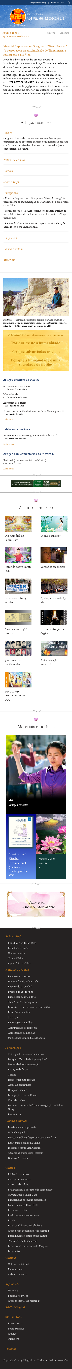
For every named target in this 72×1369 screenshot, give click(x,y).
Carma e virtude (13, 249)
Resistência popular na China (24, 1142)
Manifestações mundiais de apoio (26, 1037)
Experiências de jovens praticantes (27, 1199)
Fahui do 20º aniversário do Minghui (28, 1246)
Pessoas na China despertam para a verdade (32, 1137)
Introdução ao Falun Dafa (22, 942)
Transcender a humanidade (23, 1241)
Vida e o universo (17, 1274)
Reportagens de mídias (20, 1022)
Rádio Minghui (15, 1307)
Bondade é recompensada (22, 1127)
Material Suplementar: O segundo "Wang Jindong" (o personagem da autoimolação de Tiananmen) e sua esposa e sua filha (35, 50)
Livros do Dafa (57, 2)
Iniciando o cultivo (18, 1174)
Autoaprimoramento (19, 1179)
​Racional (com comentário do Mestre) (24, 460)
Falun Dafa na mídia (19, 1012)
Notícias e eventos (14, 160)
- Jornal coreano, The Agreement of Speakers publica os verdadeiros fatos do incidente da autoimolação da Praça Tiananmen (35, 214)
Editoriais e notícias (16, 429)
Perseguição (11, 193)
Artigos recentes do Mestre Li (24, 1300)
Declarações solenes (19, 1158)
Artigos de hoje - (16, 34)
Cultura (8, 171)
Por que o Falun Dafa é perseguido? (27, 1059)
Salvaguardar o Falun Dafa (22, 1194)
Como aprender (16, 953)
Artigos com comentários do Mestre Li (28, 454)
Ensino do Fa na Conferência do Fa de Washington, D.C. (35, 411)
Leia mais (8, 419)
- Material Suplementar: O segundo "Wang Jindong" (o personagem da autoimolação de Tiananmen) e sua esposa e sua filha (36, 202)
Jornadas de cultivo (18, 1184)
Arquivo (64, 32)
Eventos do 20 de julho (20, 991)
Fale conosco (15, 1323)
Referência (12, 1284)
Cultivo (8, 133)
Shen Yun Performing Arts (22, 1002)
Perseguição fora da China (22, 1095)
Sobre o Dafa (11, 182)
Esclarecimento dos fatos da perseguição (30, 1189)
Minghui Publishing (38, 2)
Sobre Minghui (16, 1328)
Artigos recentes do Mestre (21, 379)
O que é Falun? (16, 958)
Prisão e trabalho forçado (21, 1079)
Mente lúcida (10, 394)
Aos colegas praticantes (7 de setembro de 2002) (30, 435)
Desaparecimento (17, 1090)
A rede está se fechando (16, 386)
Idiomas (10, 1349)
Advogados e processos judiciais (25, 1152)
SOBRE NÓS (13, 1317)
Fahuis (11, 1220)
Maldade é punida (18, 1132)
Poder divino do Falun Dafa (23, 1205)
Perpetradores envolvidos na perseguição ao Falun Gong (35, 1107)
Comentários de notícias (21, 1032)
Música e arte (15, 1269)
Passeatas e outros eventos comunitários (30, 1007)
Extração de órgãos (18, 1069)
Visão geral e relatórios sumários (26, 1054)
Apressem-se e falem (14, 402)
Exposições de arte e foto (22, 996)
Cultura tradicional (18, 1264)
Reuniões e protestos (19, 976)
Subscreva (13, 1338)
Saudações (14, 1017)
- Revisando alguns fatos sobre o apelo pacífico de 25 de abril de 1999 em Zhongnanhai (34, 225)
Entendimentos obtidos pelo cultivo (27, 1235)
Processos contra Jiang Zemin (24, 1147)
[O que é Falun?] (18, 16)
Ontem (51, 32)
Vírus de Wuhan (16, 1100)
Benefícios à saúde (18, 948)
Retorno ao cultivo (18, 1210)
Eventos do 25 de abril (20, 986)
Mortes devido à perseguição (23, 1064)
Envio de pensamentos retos (23, 1215)
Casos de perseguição (19, 1084)
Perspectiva (10, 238)
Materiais (9, 260)
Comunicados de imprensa (22, 1027)
